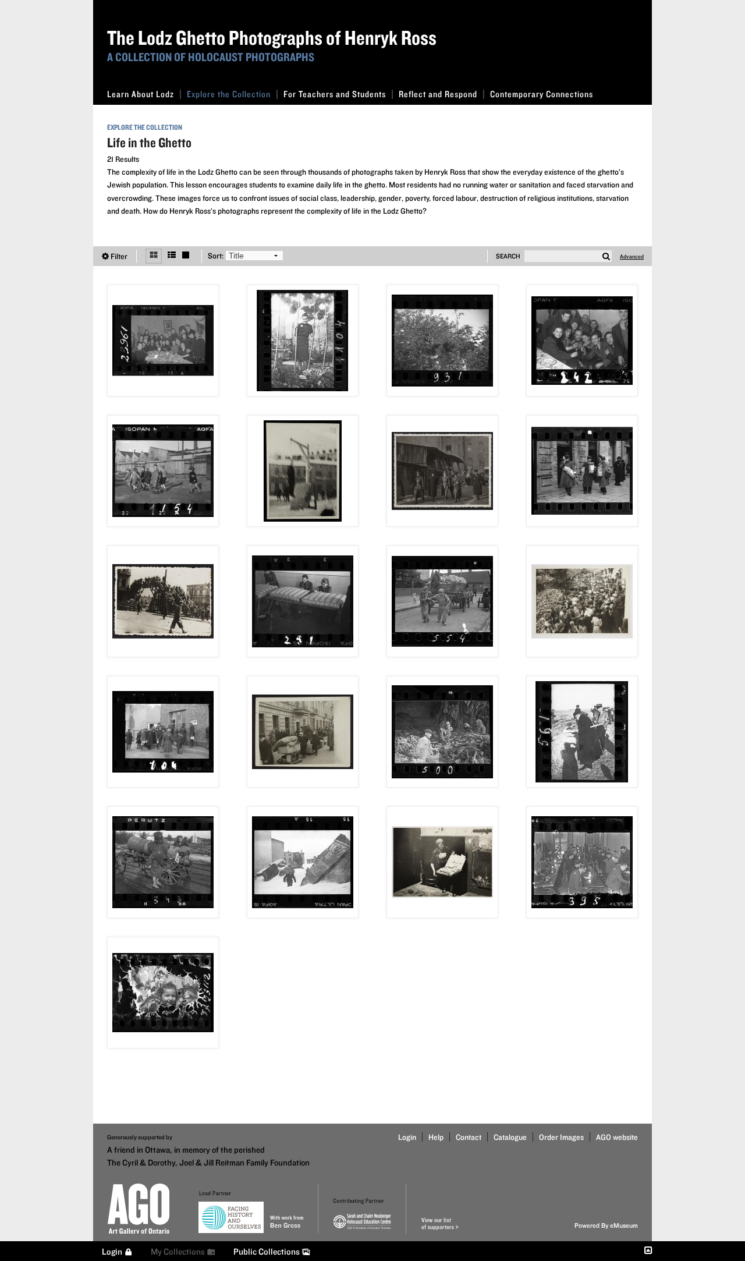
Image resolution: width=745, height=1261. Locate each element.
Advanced (632, 256)
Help (436, 1137)
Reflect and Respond (438, 94)
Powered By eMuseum (606, 1225)
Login (407, 1137)
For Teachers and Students (334, 94)
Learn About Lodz (140, 94)
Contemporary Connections (541, 94)
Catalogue (510, 1137)
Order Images (561, 1137)
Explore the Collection (229, 94)
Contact (468, 1137)
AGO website (617, 1137)
